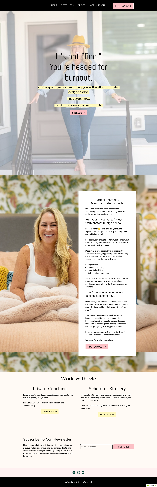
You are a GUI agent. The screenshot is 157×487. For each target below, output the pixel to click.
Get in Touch (97, 5)
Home (54, 5)
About (81, 5)
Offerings (66, 5)
